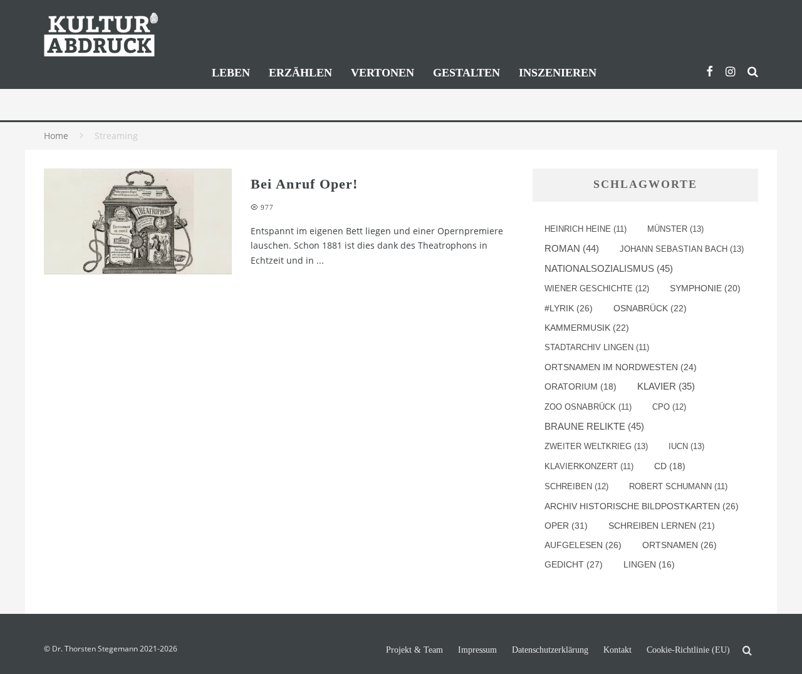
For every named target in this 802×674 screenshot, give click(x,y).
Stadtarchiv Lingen (596, 347)
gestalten (466, 72)
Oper (566, 526)
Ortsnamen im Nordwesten (620, 367)
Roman (571, 248)
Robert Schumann (678, 486)
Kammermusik (586, 328)
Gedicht (573, 564)
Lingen (649, 564)
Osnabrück (650, 308)
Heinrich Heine (585, 229)
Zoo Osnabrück (588, 407)
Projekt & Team (414, 650)
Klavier (666, 386)
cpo (669, 407)
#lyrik (568, 308)
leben (231, 72)
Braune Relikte (594, 426)
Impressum (477, 650)
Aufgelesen (583, 545)
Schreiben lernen (661, 526)
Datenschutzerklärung (550, 650)
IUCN (686, 446)
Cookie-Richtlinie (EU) (688, 650)
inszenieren (557, 72)
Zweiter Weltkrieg (596, 446)
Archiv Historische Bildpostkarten (641, 506)
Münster (675, 229)
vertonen (382, 72)
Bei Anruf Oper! (304, 184)
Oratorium (580, 386)
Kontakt (617, 650)
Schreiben (576, 486)
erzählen (300, 72)
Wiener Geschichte (596, 288)
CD (669, 466)
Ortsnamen (679, 545)
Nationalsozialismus (608, 268)
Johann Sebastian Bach (682, 249)
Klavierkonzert (588, 466)
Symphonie (705, 288)
